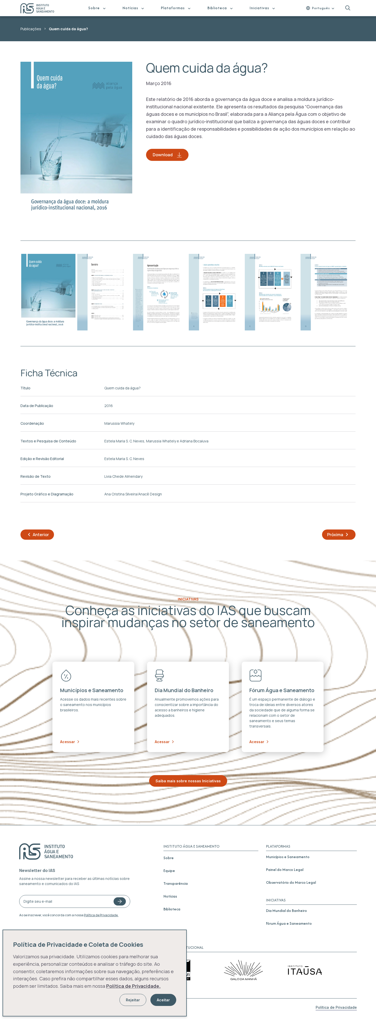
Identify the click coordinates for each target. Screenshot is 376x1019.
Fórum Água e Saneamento (289, 923)
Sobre (94, 8)
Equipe (169, 870)
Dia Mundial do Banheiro (286, 910)
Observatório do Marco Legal (291, 882)
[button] (347, 8)
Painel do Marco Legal (284, 869)
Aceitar (163, 1000)
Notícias (130, 8)
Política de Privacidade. (101, 915)
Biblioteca (217, 8)
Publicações (30, 28)
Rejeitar (133, 1000)
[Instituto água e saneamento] (40, 9)
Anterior (41, 534)
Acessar (67, 742)
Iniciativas (259, 8)
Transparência (175, 883)
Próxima (335, 534)
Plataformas (173, 8)
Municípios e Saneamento (287, 856)
